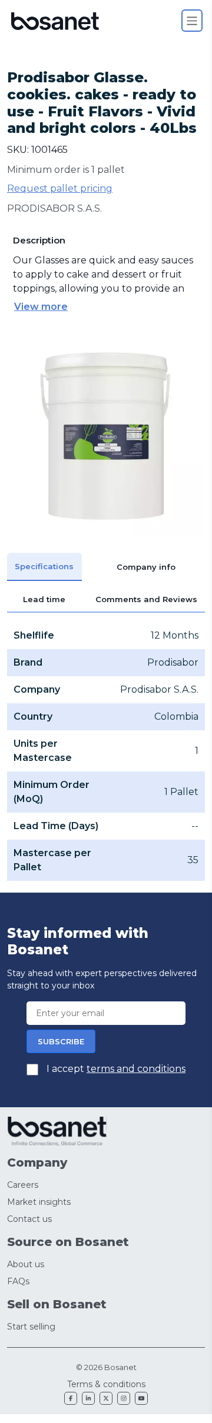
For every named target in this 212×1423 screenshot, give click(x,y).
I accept (115, 1068)
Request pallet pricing (59, 188)
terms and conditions (136, 1068)
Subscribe (61, 1041)
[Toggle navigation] (192, 20)
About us (25, 1264)
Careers (22, 1185)
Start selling (31, 1326)
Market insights (39, 1202)
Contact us (29, 1219)
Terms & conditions (106, 1384)
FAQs (18, 1281)
